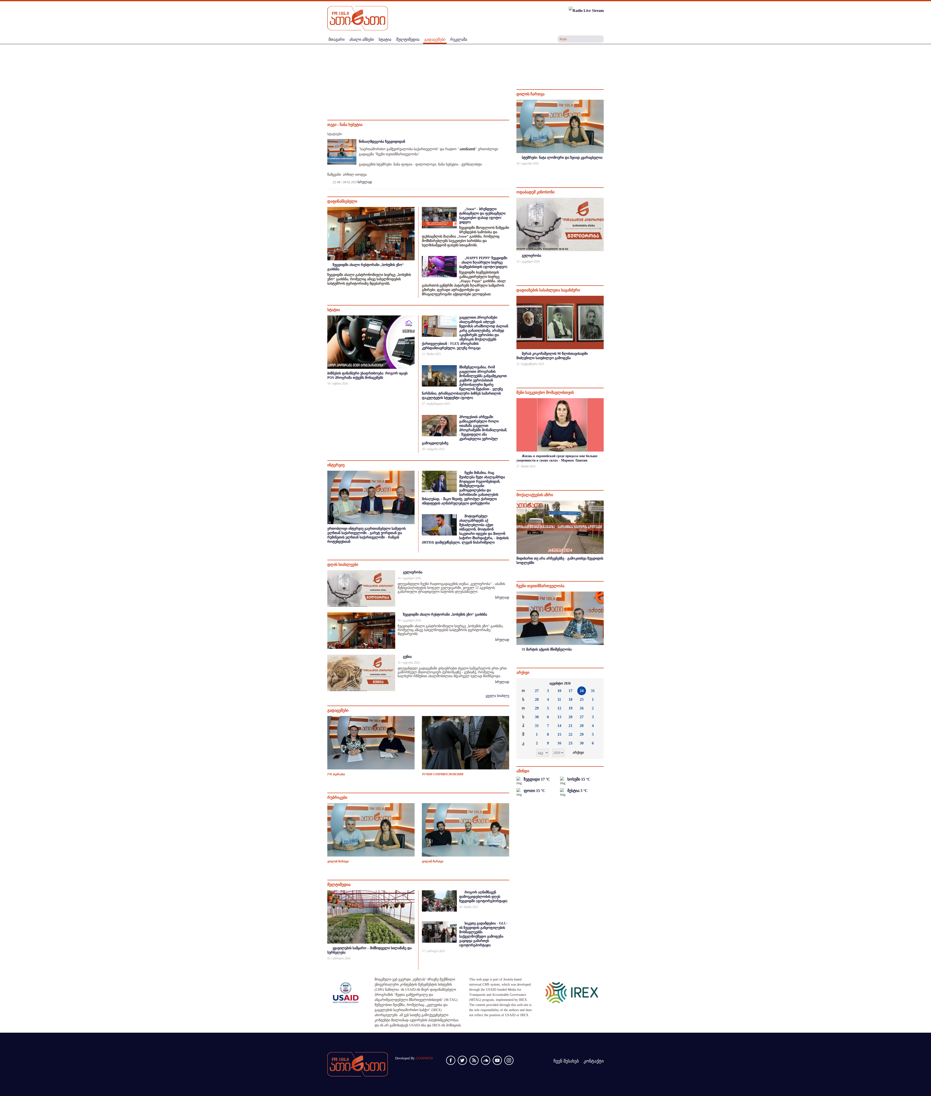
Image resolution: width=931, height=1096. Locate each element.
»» (596, 683)
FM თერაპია (336, 774)
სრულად (365, 182)
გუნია (407, 657)
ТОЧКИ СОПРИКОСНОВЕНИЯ (442, 774)
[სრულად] (603, 170)
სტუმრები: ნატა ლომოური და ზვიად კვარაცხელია (562, 157)
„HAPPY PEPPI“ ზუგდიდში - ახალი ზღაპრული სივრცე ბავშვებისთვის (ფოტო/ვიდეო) (483, 262)
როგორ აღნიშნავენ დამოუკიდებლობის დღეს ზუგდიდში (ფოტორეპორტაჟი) (483, 896)
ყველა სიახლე (497, 696)
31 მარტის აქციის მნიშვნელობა (547, 649)
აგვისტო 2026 (560, 683)
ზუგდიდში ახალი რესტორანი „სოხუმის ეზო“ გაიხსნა (445, 614)
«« (524, 683)
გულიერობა (412, 572)
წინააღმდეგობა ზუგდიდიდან (382, 141)
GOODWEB (424, 1058)
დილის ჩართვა (338, 861)
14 (559, 726)
